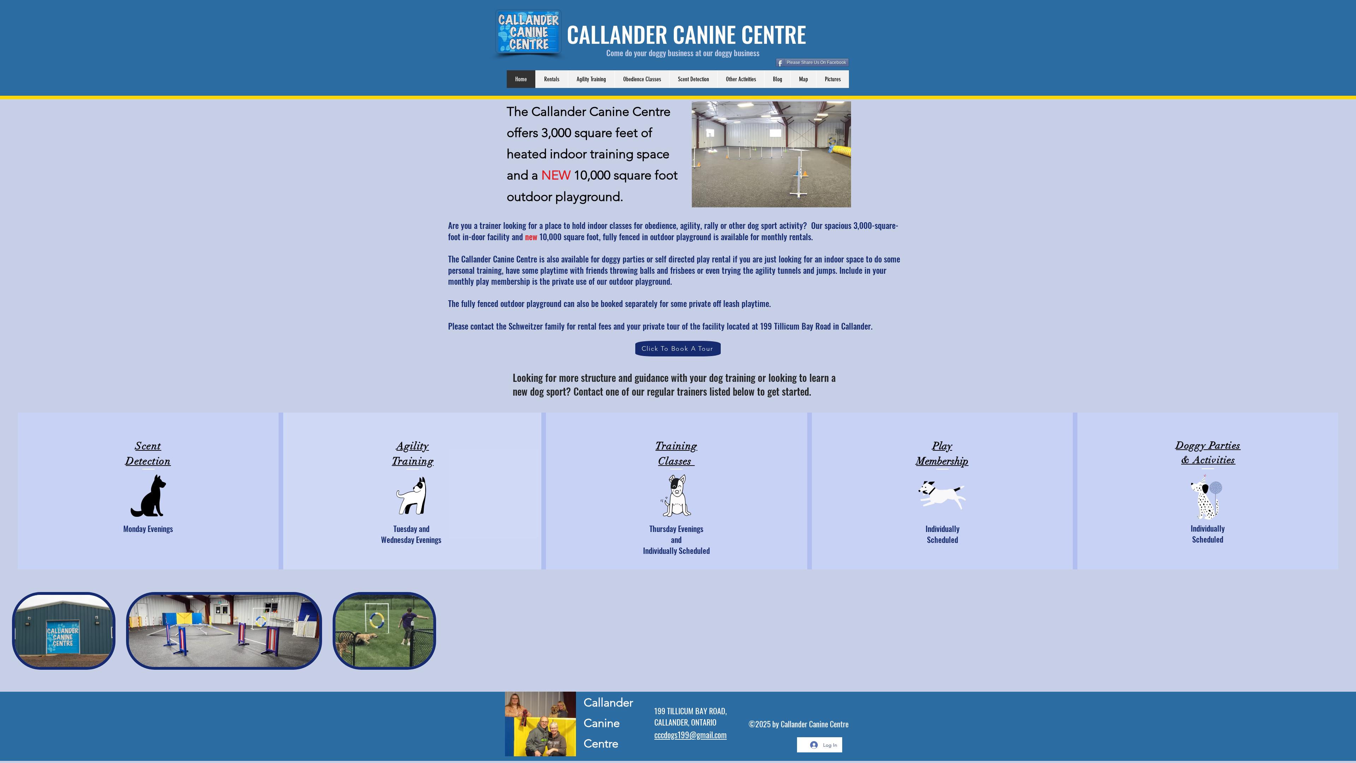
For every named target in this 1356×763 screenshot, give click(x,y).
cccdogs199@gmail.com (690, 735)
